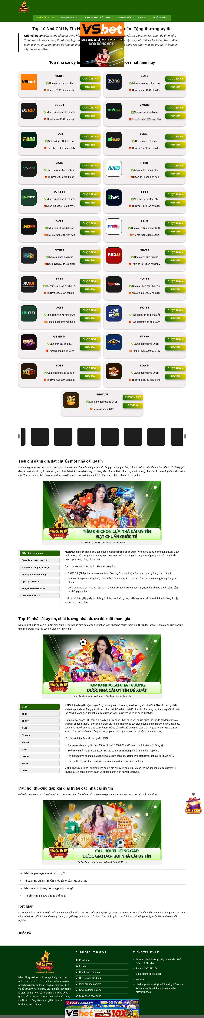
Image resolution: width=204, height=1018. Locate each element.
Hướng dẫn (160, 17)
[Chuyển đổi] (21, 873)
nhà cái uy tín (76, 552)
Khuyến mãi (124, 17)
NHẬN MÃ (25, 932)
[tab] (39, 553)
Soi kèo (142, 17)
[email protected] (152, 974)
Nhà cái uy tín (45, 17)
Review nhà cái (69, 17)
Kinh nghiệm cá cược (98, 17)
